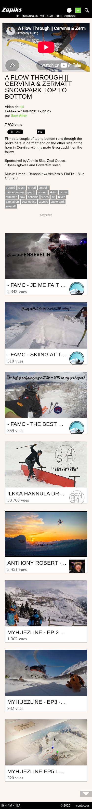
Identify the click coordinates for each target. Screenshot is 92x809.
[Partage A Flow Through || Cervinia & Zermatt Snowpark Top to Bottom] (41, 131)
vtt (42, 16)
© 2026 (65, 805)
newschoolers (15, 192)
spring (42, 192)
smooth (44, 187)
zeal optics (29, 201)
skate (50, 16)
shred (32, 187)
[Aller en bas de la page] (86, 794)
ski (17, 16)
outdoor (70, 16)
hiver (61, 197)
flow (22, 197)
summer (11, 197)
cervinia (33, 197)
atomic (43, 201)
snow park (58, 201)
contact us (83, 805)
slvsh (21, 187)
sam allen (12, 201)
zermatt (11, 206)
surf (59, 16)
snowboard (30, 16)
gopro (31, 192)
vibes (45, 197)
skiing (53, 192)
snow (63, 192)
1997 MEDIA (12, 805)
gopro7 (10, 187)
